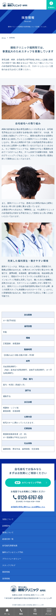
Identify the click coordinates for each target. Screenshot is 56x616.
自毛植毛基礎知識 (9, 546)
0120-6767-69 (30, 497)
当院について (8, 519)
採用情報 (6, 579)
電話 (21, 613)
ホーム (7, 613)
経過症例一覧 (8, 539)
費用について (8, 532)
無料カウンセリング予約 (12, 552)
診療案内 (51, 7)
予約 (35, 613)
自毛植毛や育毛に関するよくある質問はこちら (28, 507)
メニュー (49, 613)
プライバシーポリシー (11, 559)
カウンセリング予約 (28, 482)
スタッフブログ (8, 565)
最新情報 (6, 572)
